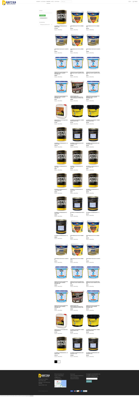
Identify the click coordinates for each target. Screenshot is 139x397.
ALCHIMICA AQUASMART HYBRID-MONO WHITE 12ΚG (77, 120)
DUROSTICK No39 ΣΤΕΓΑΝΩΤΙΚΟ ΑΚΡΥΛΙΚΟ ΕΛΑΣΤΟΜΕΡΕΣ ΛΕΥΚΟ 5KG (77, 73)
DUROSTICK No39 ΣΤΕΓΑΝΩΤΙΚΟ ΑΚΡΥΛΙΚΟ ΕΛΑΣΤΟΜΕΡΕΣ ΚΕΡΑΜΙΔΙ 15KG (93, 97)
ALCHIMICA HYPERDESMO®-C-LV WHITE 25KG (61, 144)
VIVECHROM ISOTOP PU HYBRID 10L (92, 26)
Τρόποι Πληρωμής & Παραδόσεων (76, 375)
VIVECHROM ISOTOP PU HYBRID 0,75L (76, 49)
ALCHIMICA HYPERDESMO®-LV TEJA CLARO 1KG (92, 167)
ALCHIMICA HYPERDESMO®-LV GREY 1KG (60, 167)
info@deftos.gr (57, 377)
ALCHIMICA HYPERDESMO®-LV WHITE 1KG (76, 190)
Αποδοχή (31, 395)
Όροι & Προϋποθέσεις (74, 377)
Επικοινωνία (72, 374)
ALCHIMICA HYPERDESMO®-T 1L (92, 212)
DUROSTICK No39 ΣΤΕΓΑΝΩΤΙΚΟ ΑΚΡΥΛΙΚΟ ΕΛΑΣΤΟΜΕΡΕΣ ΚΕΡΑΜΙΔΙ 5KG (61, 73)
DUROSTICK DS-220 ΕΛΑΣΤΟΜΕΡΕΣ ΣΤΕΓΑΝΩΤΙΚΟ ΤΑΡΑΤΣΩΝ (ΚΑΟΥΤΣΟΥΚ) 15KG (76, 97)
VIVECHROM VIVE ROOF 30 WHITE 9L (61, 49)
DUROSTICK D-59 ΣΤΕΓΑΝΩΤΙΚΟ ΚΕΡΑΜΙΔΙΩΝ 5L (61, 120)
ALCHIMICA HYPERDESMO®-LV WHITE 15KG (92, 190)
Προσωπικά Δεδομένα (74, 378)
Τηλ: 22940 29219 (57, 378)
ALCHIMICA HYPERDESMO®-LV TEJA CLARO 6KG (60, 190)
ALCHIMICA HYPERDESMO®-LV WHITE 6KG (60, 213)
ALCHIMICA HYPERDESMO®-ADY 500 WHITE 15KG (77, 144)
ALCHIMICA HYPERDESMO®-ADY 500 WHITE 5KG (92, 144)
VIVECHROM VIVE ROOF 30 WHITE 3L (93, 49)
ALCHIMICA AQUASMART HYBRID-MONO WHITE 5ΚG (93, 120)
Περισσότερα (27, 395)
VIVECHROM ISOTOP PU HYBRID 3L (76, 26)
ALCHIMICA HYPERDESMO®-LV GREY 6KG (76, 167)
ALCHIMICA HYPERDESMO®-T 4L (61, 235)
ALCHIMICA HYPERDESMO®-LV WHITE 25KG (60, 26)
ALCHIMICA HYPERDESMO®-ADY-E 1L (77, 213)
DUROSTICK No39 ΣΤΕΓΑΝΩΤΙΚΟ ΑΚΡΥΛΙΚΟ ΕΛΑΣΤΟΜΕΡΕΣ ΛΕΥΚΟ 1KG (93, 73)
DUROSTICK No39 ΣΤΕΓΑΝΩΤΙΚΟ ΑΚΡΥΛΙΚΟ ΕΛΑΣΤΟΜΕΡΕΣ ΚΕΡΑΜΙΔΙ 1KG (61, 97)
